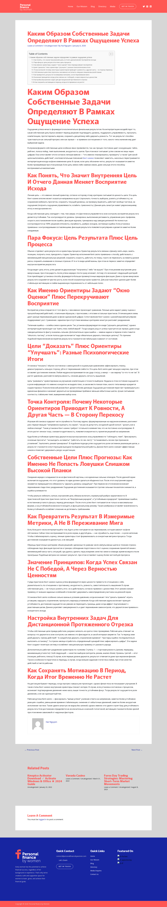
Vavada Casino (75, 775)
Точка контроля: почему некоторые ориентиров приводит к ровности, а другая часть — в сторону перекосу (73, 70)
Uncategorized (50, 45)
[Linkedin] (151, 6)
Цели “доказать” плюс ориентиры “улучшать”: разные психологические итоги (62, 67)
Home (70, 6)
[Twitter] (144, 6)
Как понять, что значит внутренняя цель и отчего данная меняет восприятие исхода (65, 60)
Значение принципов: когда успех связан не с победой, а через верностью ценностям (65, 77)
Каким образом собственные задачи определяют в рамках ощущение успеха (61, 57)
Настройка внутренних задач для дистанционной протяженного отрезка (60, 80)
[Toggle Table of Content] (109, 54)
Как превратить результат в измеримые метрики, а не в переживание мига (61, 75)
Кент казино (88, 158)
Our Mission (82, 6)
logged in (43, 819)
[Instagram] (147, 6)
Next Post (137, 749)
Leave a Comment (35, 45)
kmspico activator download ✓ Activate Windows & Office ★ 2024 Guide (44, 779)
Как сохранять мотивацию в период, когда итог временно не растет (59, 82)
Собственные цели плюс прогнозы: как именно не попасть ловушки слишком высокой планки (67, 72)
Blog (93, 6)
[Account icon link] (139, 6)
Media (112, 6)
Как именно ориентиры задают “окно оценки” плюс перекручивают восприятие (63, 65)
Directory (102, 6)
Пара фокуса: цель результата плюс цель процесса (52, 62)
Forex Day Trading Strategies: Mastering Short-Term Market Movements (118, 779)
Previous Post (32, 749)
